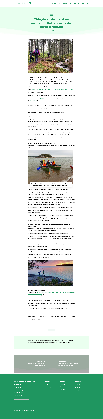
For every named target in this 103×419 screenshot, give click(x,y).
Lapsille (46, 384)
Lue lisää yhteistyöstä (35, 343)
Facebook (79, 384)
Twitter (78, 387)
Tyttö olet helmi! (33, 100)
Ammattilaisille (48, 387)
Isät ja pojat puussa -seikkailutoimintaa (38, 98)
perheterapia (51, 330)
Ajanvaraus (62, 386)
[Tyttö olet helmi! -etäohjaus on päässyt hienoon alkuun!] (70, 364)
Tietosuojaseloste (18, 397)
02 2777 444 (18, 387)
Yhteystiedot (63, 384)
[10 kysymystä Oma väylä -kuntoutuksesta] (33, 364)
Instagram (79, 390)
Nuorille (46, 386)
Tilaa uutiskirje (63, 389)
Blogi (51, 15)
